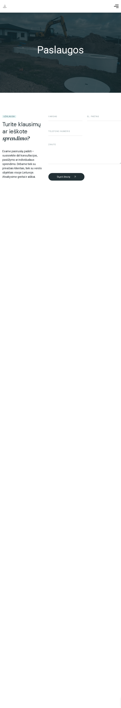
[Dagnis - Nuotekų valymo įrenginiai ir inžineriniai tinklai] (4, 6)
